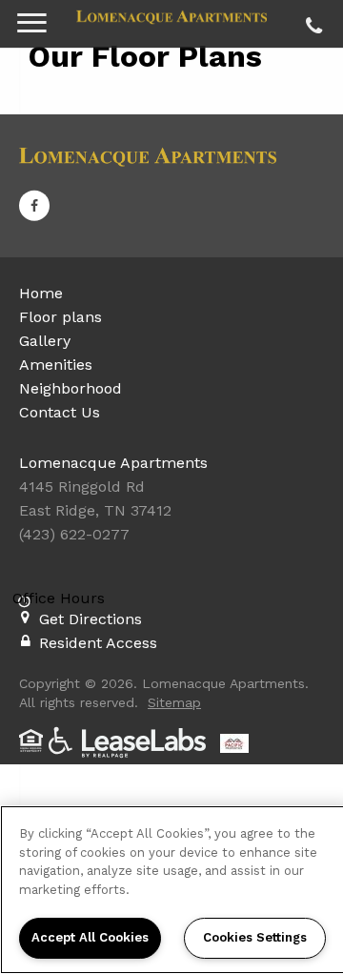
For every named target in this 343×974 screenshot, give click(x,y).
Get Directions (90, 619)
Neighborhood (70, 388)
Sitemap (174, 702)
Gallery (45, 341)
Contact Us (59, 412)
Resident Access (98, 643)
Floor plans (60, 317)
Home (41, 293)
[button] (34, 205)
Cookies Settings (255, 937)
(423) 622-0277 (311, 21)
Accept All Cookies (90, 937)
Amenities (55, 364)
